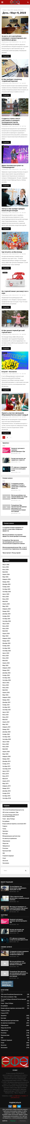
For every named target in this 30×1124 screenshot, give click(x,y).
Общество (5, 60)
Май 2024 (5, 631)
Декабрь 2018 (6, 791)
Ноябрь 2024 (6, 616)
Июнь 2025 (5, 599)
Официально (6, 846)
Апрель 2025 (6, 604)
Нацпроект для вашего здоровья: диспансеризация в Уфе (18, 921)
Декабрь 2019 (6, 761)
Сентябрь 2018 (6, 798)
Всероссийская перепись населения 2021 (14, 823)
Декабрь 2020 (6, 732)
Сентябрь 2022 (6, 680)
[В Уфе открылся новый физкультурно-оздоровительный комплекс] (5, 898)
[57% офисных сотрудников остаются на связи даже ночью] (6, 469)
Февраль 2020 (6, 756)
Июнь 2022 (5, 687)
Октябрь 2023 (6, 648)
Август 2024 (5, 623)
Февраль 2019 (6, 786)
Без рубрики (5, 821)
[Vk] (10, 1107)
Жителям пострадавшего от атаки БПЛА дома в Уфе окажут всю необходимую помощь (19, 908)
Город (4, 190)
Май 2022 (5, 690)
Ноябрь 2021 (6, 704)
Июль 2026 (5, 567)
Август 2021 (5, 712)
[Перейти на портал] (7, 986)
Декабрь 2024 (6, 613)
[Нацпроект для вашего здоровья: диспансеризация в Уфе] (6, 450)
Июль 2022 (5, 685)
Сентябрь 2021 (6, 709)
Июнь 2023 (5, 658)
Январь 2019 (6, 788)
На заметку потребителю (9, 838)
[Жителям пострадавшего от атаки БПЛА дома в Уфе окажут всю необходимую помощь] (5, 908)
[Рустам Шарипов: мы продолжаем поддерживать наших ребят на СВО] (5, 888)
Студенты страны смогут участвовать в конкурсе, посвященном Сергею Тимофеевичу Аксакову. (11, 121)
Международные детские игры (11, 836)
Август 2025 (5, 594)
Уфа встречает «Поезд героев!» (11, 553)
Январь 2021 (6, 729)
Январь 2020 (6, 759)
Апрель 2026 (6, 574)
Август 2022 (5, 682)
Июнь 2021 (5, 717)
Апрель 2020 (6, 751)
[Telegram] (19, 1107)
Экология (5, 860)
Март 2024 (5, 636)
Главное (4, 826)
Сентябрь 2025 (6, 591)
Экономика (5, 17)
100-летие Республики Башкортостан (13, 810)
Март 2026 (5, 577)
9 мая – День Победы (8, 819)
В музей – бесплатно (9, 372)
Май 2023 (5, 660)
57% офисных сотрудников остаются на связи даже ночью (19, 469)
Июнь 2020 (5, 746)
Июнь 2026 (5, 569)
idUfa (10, 42)
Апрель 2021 (6, 722)
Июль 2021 (5, 714)
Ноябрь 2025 (6, 586)
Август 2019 (5, 771)
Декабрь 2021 (6, 702)
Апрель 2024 (6, 633)
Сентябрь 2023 (6, 650)
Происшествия (6, 850)
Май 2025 (5, 601)
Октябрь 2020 (6, 736)
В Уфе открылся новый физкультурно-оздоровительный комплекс (19, 898)
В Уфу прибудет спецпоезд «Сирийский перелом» (12, 80)
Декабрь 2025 (6, 584)
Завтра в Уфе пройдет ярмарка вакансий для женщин (13, 210)
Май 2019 (5, 778)
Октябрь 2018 (6, 796)
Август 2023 (5, 653)
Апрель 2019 (6, 781)
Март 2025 (5, 606)
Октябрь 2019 (6, 766)
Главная (4, 10)
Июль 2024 (5, 626)
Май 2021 (5, 719)
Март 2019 (10, 10)
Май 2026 (5, 572)
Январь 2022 (6, 700)
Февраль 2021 (6, 727)
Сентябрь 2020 (6, 739)
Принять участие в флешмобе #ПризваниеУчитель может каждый (15, 414)
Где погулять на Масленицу (12, 252)
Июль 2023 (5, 655)
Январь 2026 (6, 582)
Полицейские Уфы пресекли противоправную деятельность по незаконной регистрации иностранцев (19, 508)
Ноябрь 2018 (6, 793)
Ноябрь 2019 (6, 763)
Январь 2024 (6, 641)
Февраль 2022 (6, 697)
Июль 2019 (5, 773)
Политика (5, 848)
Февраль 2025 (6, 609)
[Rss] (14, 1107)
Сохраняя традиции (8, 855)
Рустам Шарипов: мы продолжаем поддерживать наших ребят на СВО (18, 888)
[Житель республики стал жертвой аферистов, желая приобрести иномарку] (6, 497)
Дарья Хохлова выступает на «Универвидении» (12, 166)
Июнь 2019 (5, 776)
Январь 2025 (6, 611)
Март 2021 (5, 724)
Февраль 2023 (6, 668)
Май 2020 (5, 749)
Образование (5, 146)
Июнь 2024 (5, 628)
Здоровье (5, 272)
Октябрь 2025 (6, 589)
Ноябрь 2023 (6, 645)
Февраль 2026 (6, 579)
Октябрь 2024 (6, 618)
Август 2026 (5, 564)
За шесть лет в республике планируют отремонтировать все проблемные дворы (14, 38)
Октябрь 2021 (6, 707)
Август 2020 (5, 741)
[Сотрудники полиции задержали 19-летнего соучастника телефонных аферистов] (6, 485)
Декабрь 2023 (6, 643)
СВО (3, 853)
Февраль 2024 (6, 638)
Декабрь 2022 (6, 673)
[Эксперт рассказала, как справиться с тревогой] (6, 460)
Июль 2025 (5, 596)
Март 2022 (5, 695)
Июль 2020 (5, 744)
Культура (5, 99)
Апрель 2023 (6, 663)
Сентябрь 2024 (6, 621)
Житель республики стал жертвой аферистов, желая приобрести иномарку (19, 497)
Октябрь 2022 (6, 677)
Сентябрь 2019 (6, 768)
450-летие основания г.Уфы (10, 812)
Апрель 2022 (6, 692)
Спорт (4, 311)
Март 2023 (5, 665)
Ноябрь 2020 (6, 734)
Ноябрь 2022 (6, 675)
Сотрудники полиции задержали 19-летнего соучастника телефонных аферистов (13, 529)
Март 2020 (5, 754)
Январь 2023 (6, 670)
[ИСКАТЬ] (26, 870)
